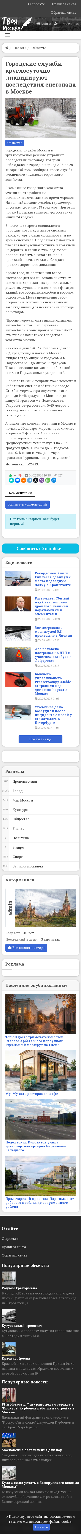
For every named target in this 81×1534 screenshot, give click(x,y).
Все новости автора (27, 948)
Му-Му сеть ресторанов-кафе (31, 1094)
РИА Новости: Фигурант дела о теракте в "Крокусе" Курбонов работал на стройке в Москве (38, 1408)
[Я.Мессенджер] (11, 480)
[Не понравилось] (20, 475)
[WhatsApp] (47, 480)
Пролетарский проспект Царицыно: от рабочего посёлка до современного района (39, 1203)
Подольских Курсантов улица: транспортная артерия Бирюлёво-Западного (35, 1146)
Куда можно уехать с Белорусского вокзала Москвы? (40, 1485)
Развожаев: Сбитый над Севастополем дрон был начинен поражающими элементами (52, 606)
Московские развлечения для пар (32, 1450)
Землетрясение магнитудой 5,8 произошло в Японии (53, 631)
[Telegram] (29, 480)
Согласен (41, 1527)
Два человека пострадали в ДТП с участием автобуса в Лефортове (53, 655)
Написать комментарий (27, 504)
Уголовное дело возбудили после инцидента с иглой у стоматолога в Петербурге (53, 715)
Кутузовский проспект (22, 1326)
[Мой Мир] (53, 480)
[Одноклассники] (23, 480)
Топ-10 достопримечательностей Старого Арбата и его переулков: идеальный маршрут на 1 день (34, 1041)
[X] (35, 480)
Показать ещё (40, 739)
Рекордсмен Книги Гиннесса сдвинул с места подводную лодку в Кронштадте (53, 579)
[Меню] (7, 35)
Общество (14, 143)
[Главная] (6, 48)
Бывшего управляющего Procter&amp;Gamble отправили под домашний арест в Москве (53, 684)
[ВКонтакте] (17, 480)
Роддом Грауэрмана (19, 1288)
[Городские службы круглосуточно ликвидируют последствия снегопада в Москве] (40, 118)
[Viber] (41, 480)
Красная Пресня (16, 1358)
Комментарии (20, 493)
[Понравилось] (10, 475)
